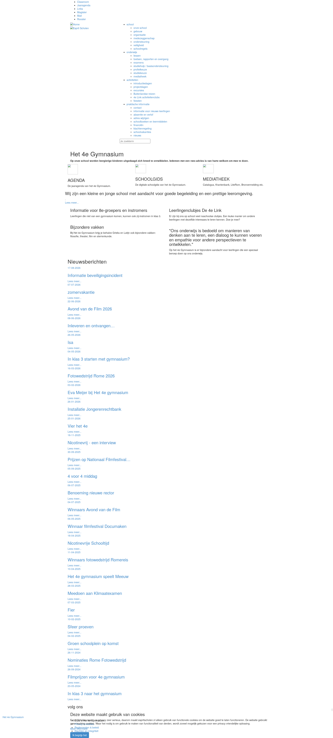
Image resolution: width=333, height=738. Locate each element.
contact (138, 107)
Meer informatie (79, 728)
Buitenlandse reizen (144, 93)
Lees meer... (72, 202)
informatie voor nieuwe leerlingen (152, 111)
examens (139, 62)
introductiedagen (143, 83)
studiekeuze (140, 73)
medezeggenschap (144, 38)
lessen (137, 55)
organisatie (140, 34)
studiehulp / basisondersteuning (151, 66)
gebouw (138, 31)
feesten (138, 100)
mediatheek (140, 76)
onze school (140, 27)
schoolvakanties (142, 132)
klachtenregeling (143, 128)
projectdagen (141, 86)
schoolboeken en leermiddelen (150, 121)
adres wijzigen (141, 118)
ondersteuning (141, 41)
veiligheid (139, 45)
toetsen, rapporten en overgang (151, 59)
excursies (139, 90)
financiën (138, 125)
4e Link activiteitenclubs (147, 97)
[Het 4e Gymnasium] (92, 24)
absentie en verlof (143, 114)
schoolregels (140, 48)
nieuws (137, 135)
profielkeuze (140, 69)
